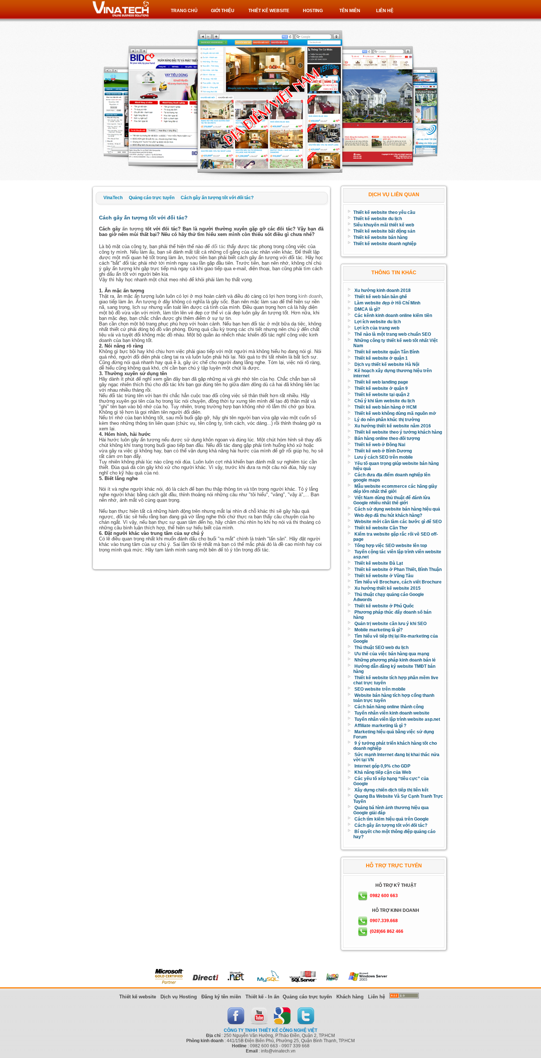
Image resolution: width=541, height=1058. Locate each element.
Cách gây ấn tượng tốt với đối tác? (390, 825)
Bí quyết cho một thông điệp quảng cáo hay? (394, 834)
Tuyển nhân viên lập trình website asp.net (397, 719)
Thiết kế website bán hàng (380, 237)
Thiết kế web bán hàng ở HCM (385, 407)
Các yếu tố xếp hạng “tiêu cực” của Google (391, 781)
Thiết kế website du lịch (377, 218)
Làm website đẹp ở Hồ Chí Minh (387, 303)
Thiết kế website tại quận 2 (382, 394)
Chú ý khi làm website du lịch (384, 400)
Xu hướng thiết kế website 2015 (387, 588)
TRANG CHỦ (184, 10)
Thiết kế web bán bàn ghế (380, 296)
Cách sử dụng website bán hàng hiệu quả (397, 509)
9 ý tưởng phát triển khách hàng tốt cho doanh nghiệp (395, 746)
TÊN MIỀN (349, 10)
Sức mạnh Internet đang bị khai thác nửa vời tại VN (396, 757)
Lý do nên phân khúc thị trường (387, 419)
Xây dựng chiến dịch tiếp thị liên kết (391, 790)
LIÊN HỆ (384, 10)
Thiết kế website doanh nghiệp (384, 243)
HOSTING (313, 10)
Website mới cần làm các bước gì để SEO (398, 521)
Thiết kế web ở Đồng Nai (379, 444)
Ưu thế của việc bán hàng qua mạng (391, 653)
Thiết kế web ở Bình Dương (383, 451)
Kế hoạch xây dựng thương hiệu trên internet (392, 373)
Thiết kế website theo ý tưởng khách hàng (398, 432)
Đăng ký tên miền (221, 996)
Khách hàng (350, 996)
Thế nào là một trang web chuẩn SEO (392, 334)
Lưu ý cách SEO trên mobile (383, 457)
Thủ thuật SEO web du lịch (381, 647)
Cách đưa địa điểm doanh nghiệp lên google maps (391, 477)
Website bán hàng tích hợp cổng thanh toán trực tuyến (393, 698)
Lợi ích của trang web (376, 328)
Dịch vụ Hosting (178, 996)
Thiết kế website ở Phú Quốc (384, 606)
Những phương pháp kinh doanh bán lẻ (395, 660)
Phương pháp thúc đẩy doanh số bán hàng (392, 615)
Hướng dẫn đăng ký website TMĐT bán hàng (394, 669)
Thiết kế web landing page (381, 382)
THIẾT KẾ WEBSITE (268, 10)
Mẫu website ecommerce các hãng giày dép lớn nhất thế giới (395, 489)
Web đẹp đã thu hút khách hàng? (388, 515)
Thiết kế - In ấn (262, 996)
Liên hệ (376, 996)
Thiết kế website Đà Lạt (378, 563)
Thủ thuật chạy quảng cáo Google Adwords (388, 597)
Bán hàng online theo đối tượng (387, 438)
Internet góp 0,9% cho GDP (382, 766)
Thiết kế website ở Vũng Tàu (383, 575)
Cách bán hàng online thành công (389, 706)
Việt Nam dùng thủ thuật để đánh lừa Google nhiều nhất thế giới (391, 500)
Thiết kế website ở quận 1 (381, 358)
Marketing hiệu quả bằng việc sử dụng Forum (393, 734)
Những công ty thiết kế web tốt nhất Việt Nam (395, 343)
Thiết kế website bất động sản (384, 231)
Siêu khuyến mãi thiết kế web (383, 225)
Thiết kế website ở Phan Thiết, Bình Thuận (398, 569)
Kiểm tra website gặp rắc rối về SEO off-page (395, 537)
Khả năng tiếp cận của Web (382, 772)
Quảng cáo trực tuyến (307, 996)
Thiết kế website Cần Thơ (380, 527)
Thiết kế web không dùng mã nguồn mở (395, 413)
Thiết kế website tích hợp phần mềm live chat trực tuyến (395, 680)
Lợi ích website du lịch (377, 321)
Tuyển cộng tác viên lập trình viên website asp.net (397, 554)
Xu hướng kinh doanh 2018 (382, 290)
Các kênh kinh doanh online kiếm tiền (393, 315)
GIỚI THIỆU (222, 10)
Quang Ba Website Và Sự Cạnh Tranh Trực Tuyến (398, 799)
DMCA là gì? (367, 309)
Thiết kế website (137, 996)
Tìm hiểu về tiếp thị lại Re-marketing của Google (395, 639)
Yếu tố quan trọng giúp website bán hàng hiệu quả (396, 466)
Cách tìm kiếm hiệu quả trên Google (391, 819)
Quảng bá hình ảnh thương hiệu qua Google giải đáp (391, 810)
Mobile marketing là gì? (378, 629)
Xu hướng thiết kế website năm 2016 (392, 426)
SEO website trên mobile (380, 689)
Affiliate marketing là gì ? (380, 725)
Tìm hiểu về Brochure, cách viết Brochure (398, 582)
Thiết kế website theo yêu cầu (384, 212)
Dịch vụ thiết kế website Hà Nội (386, 364)
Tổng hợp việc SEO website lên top (390, 545)
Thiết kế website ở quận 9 (381, 388)
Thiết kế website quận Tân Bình (386, 352)
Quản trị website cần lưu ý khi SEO (390, 623)
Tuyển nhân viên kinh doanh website (391, 713)
